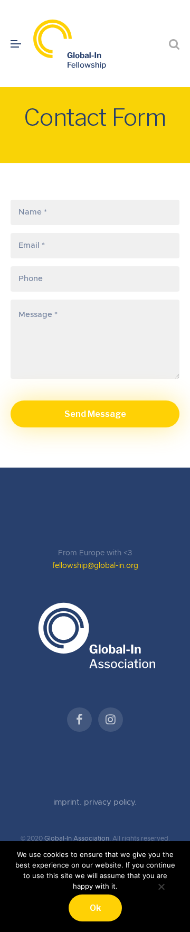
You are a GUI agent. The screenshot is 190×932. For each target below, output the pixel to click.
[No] (161, 885)
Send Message (95, 414)
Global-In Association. (77, 838)
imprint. (68, 802)
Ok (95, 908)
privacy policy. (110, 802)
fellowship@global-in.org (95, 566)
